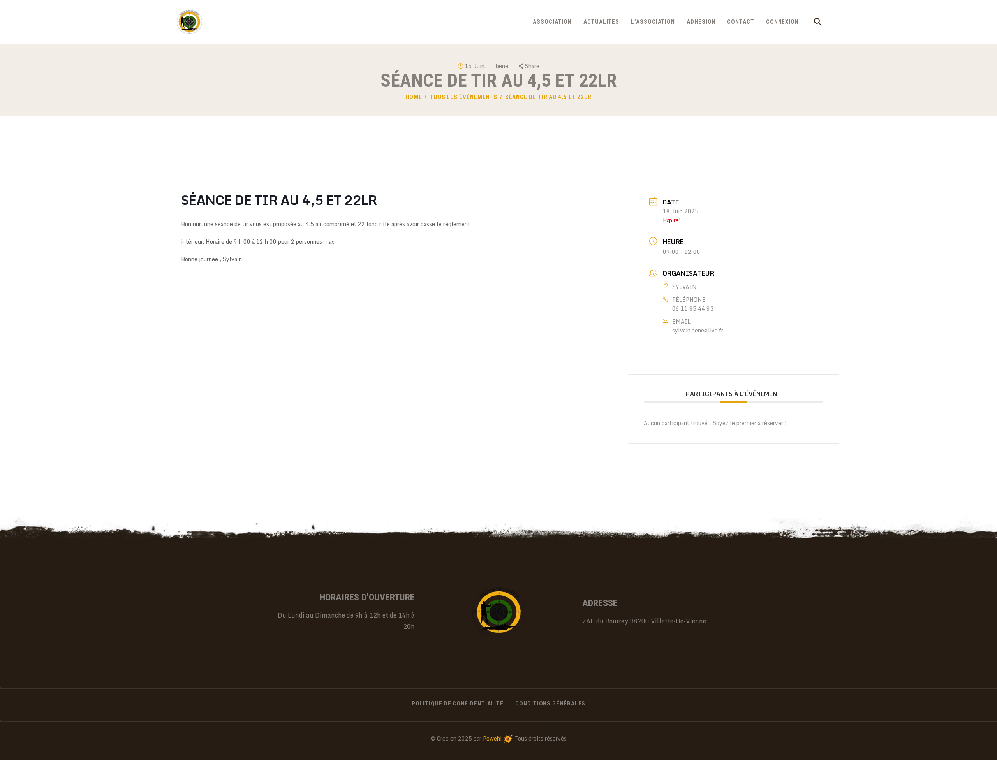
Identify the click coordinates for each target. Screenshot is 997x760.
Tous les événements (463, 96)
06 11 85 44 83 (692, 308)
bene (503, 66)
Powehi (492, 738)
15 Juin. (475, 66)
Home (413, 96)
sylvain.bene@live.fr (697, 330)
